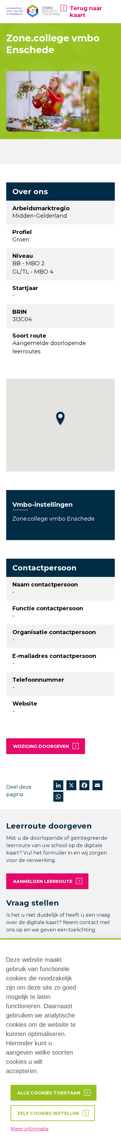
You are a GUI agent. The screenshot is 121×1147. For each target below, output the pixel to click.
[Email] (97, 786)
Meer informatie (30, 1129)
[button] (60, 418)
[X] (71, 786)
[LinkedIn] (58, 786)
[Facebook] (84, 786)
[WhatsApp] (58, 797)
